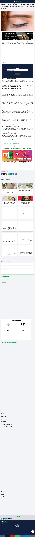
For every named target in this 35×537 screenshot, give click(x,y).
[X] (4, 174)
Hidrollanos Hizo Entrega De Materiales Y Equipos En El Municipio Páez (9, 176)
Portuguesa (3, 496)
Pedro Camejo (3, 416)
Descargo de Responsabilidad (16, 528)
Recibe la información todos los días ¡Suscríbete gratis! (17, 67)
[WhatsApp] (9, 174)
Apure (2, 491)
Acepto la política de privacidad (18, 72)
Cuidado (3, 166)
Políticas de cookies (8, 528)
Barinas (2, 494)
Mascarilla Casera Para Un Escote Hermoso (12, 143)
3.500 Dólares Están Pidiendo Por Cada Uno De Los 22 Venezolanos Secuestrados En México (26, 176)
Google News (17, 516)
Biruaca (2, 413)
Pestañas (7, 166)
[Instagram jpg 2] (17, 160)
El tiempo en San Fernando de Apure (15, 338)
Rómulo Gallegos (4, 421)
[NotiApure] (17, 40)
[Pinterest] (6, 174)
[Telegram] (13, 174)
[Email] (16, 174)
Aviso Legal (2, 528)
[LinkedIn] (11, 174)
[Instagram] (5, 519)
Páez (2, 419)
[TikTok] (9, 519)
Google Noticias (6, 529)
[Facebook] (2, 174)
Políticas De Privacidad (25, 528)
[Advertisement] (17, 52)
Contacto (11, 529)
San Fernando (3, 411)
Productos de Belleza (12, 166)
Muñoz (2, 418)
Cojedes (2, 497)
